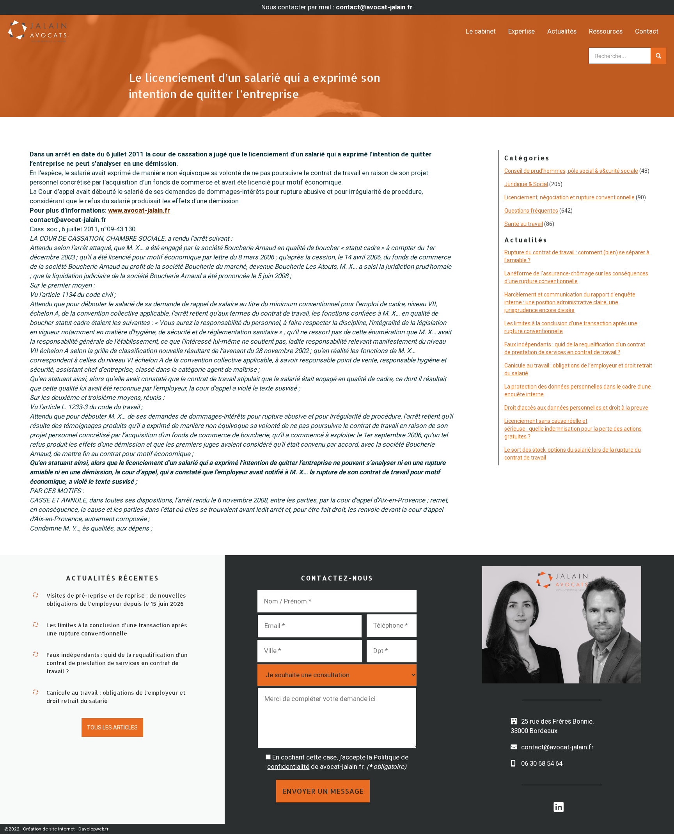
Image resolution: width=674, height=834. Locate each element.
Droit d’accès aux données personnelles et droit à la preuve (576, 408)
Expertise (521, 31)
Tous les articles (112, 727)
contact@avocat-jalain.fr (557, 747)
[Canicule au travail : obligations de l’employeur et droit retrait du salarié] (35, 691)
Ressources (606, 31)
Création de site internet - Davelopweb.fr (65, 829)
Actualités (561, 31)
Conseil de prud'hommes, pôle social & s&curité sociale (571, 171)
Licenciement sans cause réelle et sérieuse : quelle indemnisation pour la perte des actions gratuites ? (573, 429)
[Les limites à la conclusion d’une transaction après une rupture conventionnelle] (35, 624)
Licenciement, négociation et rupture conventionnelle (569, 197)
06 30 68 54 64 (541, 763)
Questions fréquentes (531, 211)
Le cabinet (481, 31)
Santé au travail (523, 224)
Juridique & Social (526, 184)
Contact (646, 31)
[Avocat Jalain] (90, 28)
